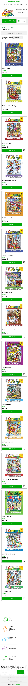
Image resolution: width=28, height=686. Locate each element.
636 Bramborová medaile (9, 180)
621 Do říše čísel (6, 591)
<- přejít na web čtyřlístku (14, 1)
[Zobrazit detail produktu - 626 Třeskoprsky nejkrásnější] (14, 465)
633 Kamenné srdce (7, 255)
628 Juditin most (6, 404)
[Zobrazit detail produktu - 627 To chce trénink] (14, 428)
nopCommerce (16, 684)
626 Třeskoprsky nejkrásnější (10, 479)
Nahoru (3, 27)
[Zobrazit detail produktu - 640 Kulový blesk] (14, 54)
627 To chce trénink (7, 442)
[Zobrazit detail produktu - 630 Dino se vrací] (14, 353)
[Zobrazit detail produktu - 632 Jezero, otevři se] (14, 278)
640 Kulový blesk (6, 68)
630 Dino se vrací (6, 367)
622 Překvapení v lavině (8, 554)
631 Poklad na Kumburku (9, 330)
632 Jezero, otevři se (7, 292)
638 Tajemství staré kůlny (9, 106)
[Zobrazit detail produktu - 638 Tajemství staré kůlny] (14, 92)
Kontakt (10, 679)
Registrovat (19, 9)
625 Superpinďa (6, 516)
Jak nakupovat (19, 677)
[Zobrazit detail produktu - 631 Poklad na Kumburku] (14, 316)
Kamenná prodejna (6, 677)
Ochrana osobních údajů (18, 679)
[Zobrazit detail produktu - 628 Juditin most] (14, 391)
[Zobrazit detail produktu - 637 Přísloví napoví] (14, 129)
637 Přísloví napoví (7, 143)
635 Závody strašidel (7, 218)
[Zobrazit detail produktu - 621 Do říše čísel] (14, 577)
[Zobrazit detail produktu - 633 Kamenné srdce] (14, 241)
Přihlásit (25, 9)
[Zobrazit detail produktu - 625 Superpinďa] (14, 503)
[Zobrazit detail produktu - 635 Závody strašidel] (14, 204)
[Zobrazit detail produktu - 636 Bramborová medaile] (14, 166)
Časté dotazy (12, 677)
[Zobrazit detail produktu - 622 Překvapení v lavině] (14, 540)
